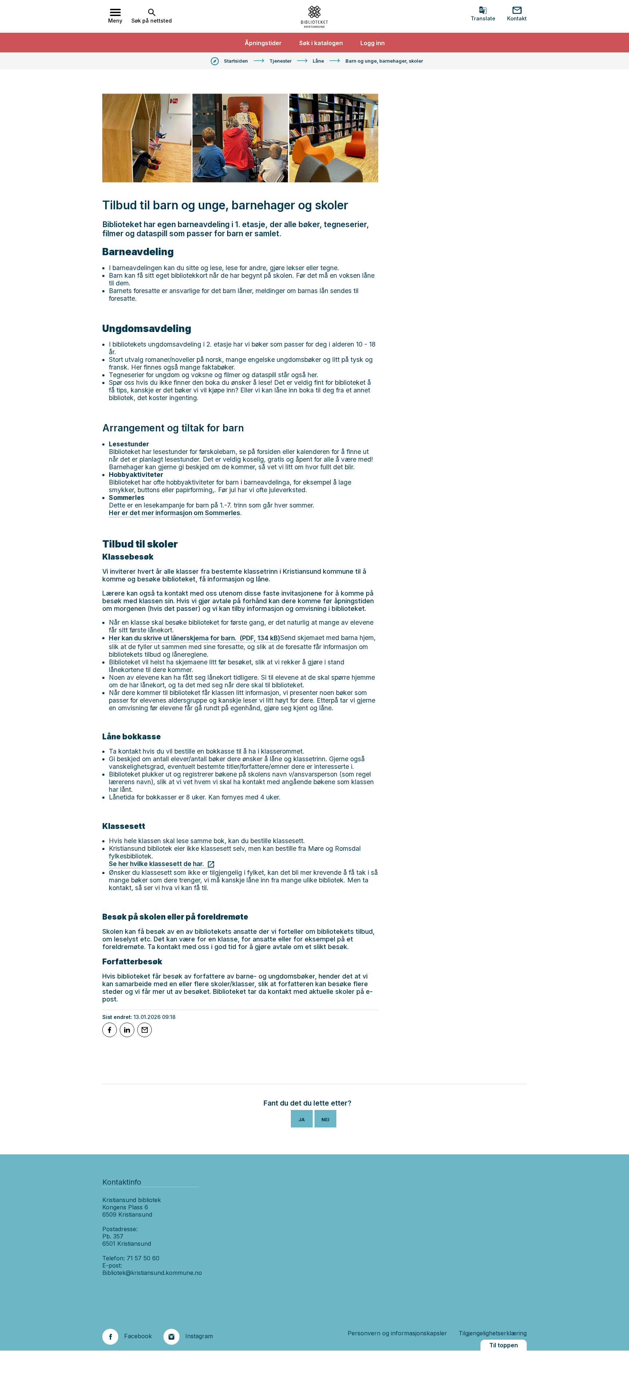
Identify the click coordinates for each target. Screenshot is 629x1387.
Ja (301, 1119)
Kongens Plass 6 (125, 1207)
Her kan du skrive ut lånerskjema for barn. (194, 638)
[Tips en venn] (144, 1030)
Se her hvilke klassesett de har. (156, 864)
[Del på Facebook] (109, 1030)
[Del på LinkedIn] (127, 1030)
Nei (325, 1119)
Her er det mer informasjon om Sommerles (174, 513)
